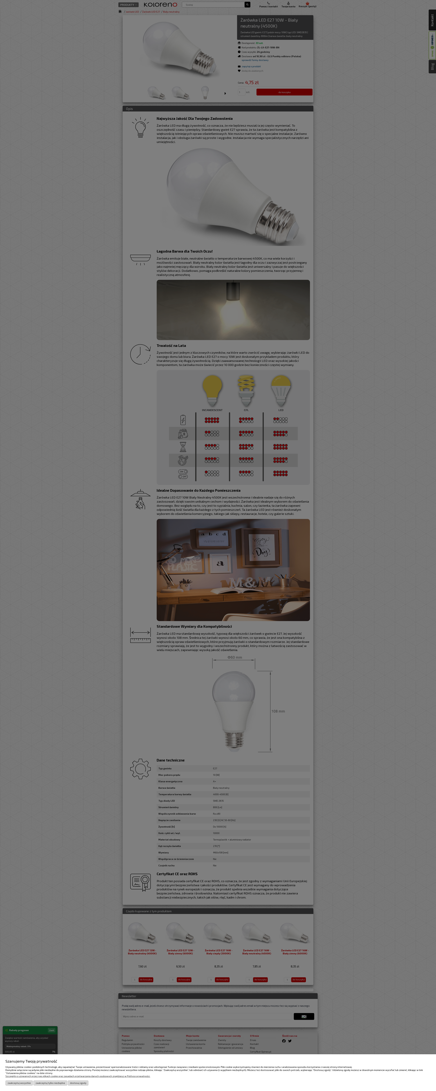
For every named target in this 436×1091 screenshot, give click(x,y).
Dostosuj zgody (78, 1082)
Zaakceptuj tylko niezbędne (50, 1082)
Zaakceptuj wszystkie (19, 1082)
